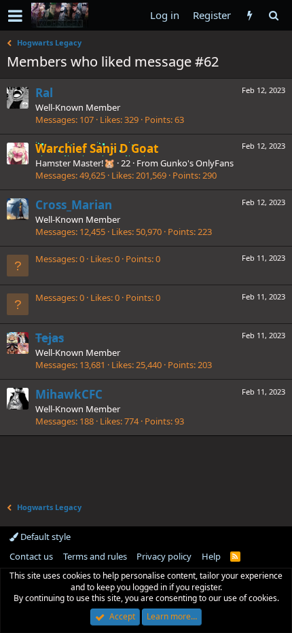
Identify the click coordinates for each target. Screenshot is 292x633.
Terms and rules (95, 556)
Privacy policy (163, 556)
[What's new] (249, 15)
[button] (15, 15)
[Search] (273, 15)
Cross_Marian (73, 205)
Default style (44, 536)
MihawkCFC (69, 394)
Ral (44, 93)
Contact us (31, 556)
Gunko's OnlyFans (197, 163)
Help (211, 556)
